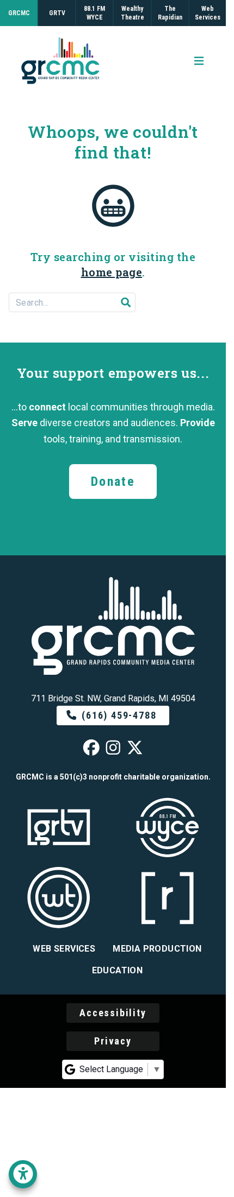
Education (117, 970)
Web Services (64, 948)
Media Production (157, 948)
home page (112, 272)
